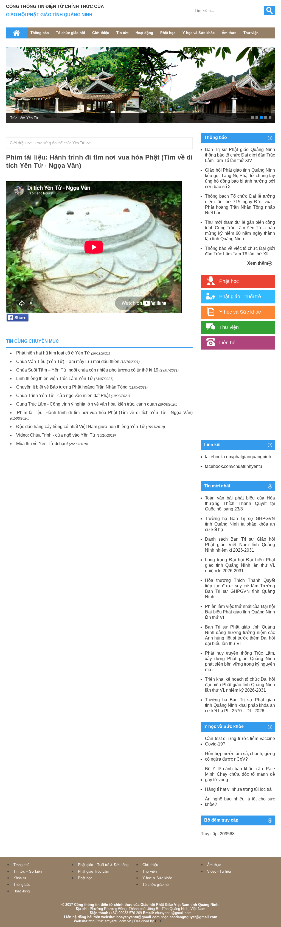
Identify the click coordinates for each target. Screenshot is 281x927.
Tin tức (122, 33)
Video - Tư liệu (219, 871)
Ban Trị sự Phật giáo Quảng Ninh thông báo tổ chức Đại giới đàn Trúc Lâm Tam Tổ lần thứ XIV (240, 155)
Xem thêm (257, 263)
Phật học (167, 33)
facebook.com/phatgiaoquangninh (238, 456)
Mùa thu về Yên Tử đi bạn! (42, 443)
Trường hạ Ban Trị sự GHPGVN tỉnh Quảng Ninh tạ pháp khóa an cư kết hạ (240, 524)
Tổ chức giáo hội (70, 33)
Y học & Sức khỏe (157, 878)
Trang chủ (21, 865)
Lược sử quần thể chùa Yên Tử (59, 143)
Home (16, 32)
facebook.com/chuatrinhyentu (233, 466)
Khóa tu (19, 878)
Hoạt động (144, 33)
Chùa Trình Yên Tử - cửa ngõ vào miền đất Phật (63, 395)
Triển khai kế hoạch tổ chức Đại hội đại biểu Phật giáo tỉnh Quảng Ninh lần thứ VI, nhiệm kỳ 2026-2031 (240, 685)
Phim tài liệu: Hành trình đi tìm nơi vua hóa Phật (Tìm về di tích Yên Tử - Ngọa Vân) (105, 412)
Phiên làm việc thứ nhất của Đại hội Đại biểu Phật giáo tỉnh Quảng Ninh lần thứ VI (240, 612)
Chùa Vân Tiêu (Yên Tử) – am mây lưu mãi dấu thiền (67, 361)
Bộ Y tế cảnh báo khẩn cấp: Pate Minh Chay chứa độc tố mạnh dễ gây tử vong (240, 774)
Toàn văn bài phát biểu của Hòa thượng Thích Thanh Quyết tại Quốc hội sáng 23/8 (240, 503)
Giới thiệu (100, 33)
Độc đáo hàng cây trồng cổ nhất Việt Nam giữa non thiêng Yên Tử (80, 426)
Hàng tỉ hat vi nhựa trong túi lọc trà (238, 789)
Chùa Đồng (19, 118)
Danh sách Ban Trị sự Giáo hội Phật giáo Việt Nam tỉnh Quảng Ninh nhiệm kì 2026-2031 (240, 544)
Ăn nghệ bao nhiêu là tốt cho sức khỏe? (240, 802)
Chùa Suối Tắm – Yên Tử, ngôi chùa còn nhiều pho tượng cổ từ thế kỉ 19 (87, 370)
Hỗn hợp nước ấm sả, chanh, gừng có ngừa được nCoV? (240, 756)
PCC (158, 921)
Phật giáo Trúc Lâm (93, 871)
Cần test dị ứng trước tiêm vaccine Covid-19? (240, 741)
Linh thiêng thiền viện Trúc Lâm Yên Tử (54, 378)
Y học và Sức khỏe (198, 33)
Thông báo (39, 33)
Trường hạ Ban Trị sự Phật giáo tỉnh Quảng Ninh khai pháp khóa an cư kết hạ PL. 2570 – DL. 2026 (240, 705)
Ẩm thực (229, 33)
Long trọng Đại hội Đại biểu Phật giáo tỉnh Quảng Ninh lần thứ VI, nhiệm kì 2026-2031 (240, 565)
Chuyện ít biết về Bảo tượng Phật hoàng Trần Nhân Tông (72, 387)
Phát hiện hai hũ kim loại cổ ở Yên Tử (53, 353)
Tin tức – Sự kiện (27, 871)
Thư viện (250, 33)
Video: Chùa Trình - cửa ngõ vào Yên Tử (55, 435)
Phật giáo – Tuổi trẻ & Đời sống (103, 865)
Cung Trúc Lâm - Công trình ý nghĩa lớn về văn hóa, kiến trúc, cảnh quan (86, 404)
